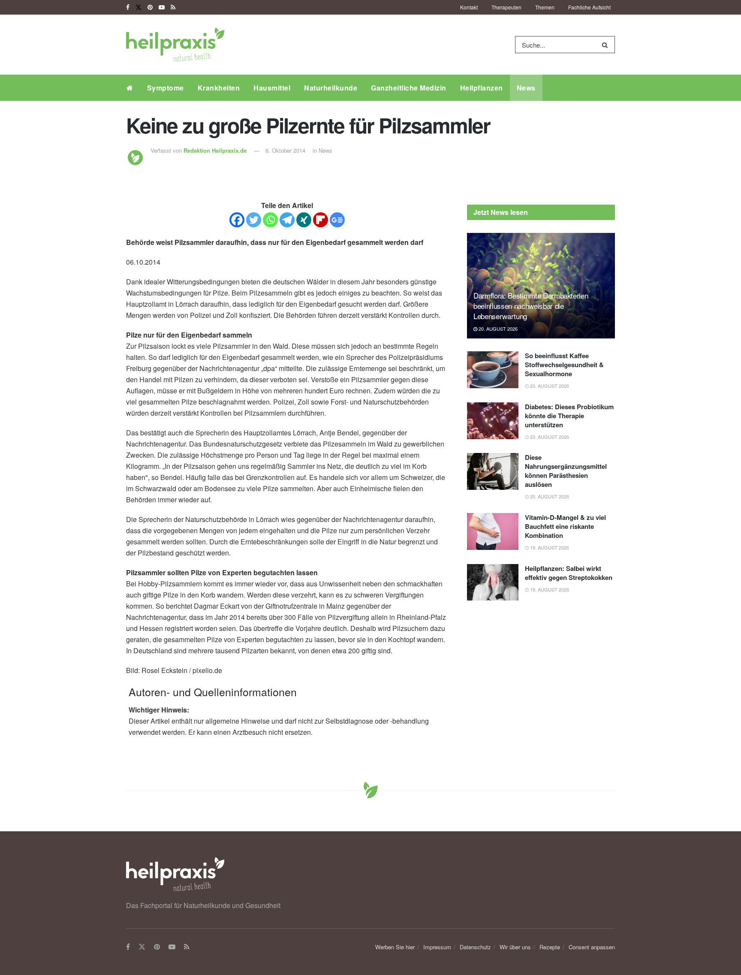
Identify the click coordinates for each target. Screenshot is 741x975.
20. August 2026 (497, 328)
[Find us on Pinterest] (150, 7)
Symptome (165, 88)
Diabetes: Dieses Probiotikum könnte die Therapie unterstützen (569, 415)
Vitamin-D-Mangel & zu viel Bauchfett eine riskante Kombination (565, 526)
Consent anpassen (592, 947)
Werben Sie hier (395, 947)
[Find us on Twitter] (139, 7)
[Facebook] (236, 219)
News (526, 88)
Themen (544, 7)
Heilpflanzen (481, 88)
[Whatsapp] (270, 219)
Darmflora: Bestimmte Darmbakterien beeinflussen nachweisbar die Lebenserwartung (530, 305)
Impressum (437, 947)
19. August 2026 (549, 547)
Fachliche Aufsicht (589, 7)
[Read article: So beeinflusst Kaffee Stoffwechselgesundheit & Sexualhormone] (492, 369)
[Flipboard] (320, 219)
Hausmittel (271, 88)
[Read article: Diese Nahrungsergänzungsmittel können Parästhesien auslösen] (492, 471)
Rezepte (549, 947)
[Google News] (337, 219)
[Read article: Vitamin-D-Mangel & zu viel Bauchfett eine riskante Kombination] (492, 531)
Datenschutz (475, 947)
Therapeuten (506, 7)
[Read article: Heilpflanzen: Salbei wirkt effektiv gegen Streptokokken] (492, 582)
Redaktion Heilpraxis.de (215, 150)
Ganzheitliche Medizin (408, 88)
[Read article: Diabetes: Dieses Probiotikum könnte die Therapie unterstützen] (492, 420)
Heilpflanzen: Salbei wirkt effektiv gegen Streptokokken (568, 573)
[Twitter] (253, 219)
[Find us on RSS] (173, 7)
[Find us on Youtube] (162, 7)
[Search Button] (606, 44)
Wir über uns (515, 947)
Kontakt (469, 7)
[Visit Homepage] (175, 44)
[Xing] (303, 219)
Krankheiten (219, 88)
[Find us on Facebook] (128, 7)
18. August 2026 (549, 589)
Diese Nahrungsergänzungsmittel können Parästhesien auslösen (566, 471)
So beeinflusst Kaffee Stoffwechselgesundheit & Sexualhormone (564, 364)
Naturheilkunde (330, 88)
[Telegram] (287, 219)
